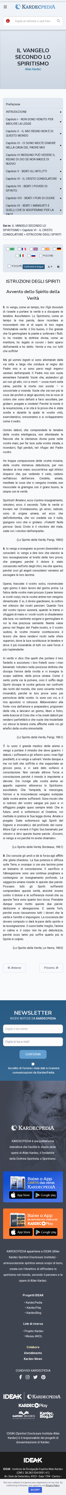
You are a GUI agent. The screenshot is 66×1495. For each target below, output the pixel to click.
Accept (35, 1490)
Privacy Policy (52, 1485)
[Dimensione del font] (50, 266)
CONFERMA (33, 1054)
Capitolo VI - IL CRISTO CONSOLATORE (31, 178)
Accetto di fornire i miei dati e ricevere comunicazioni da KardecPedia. (33, 1070)
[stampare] (58, 266)
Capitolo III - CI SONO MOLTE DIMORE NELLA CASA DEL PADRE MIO (31, 145)
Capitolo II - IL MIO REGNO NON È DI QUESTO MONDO (29, 133)
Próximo (50, 968)
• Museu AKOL (33, 1336)
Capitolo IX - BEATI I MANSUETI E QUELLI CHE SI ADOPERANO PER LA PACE (30, 210)
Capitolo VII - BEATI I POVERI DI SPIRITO (26, 188)
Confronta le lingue (33, 266)
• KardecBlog (33, 1313)
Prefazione (13, 104)
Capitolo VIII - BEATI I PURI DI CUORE (30, 198)
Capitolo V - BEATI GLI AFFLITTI (26, 171)
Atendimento (33, 1353)
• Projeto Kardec (33, 1331)
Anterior (15, 968)
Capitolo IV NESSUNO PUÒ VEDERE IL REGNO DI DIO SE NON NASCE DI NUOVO (30, 159)
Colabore (33, 1347)
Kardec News (33, 1359)
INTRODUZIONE (16, 112)
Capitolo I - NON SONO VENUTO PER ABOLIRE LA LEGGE (29, 121)
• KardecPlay (33, 1307)
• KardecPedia (33, 1302)
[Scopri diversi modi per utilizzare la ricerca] (8, 20)
